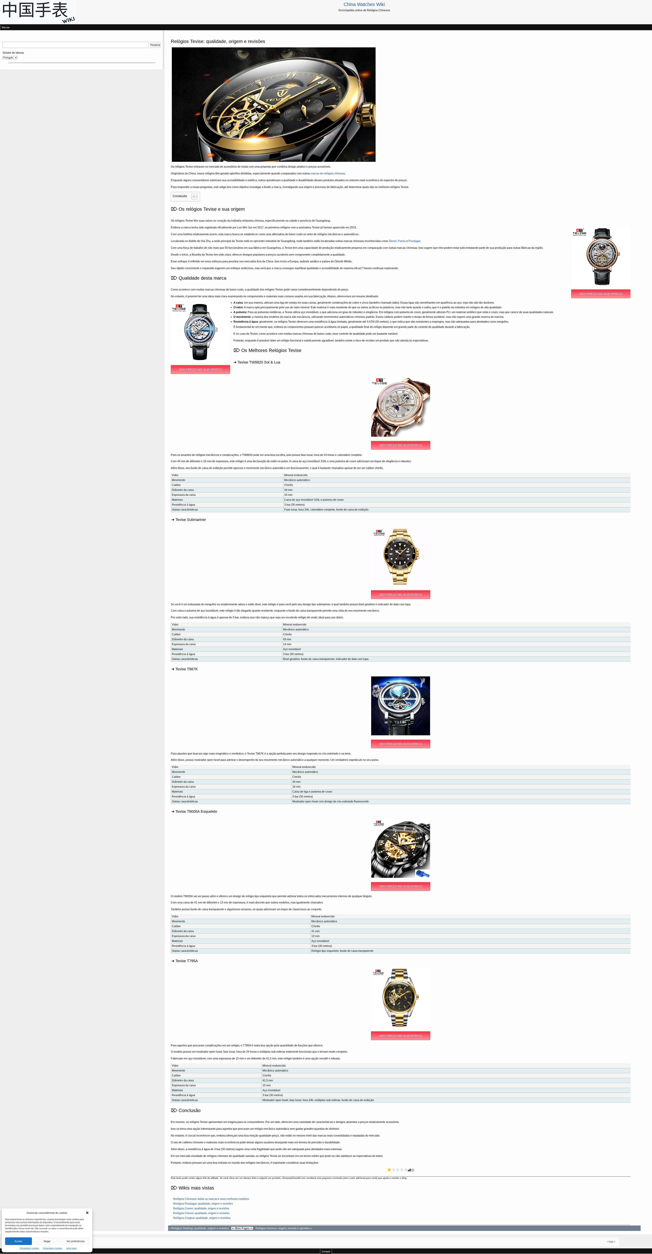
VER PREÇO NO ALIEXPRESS (600, 293)
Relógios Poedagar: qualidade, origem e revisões (203, 1203)
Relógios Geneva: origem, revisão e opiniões (283, 1228)
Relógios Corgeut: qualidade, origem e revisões (202, 1217)
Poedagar (414, 241)
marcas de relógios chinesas (328, 173)
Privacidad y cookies (29, 1248)
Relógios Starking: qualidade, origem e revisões (200, 1228)
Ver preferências (76, 1241)
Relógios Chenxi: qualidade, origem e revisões (201, 1213)
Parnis (402, 241)
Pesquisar (155, 45)
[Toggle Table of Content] (192, 196)
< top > (611, 1241)
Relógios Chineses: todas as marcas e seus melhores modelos (211, 1198)
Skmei (392, 241)
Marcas (6, 27)
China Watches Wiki (364, 4)
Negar (47, 1241)
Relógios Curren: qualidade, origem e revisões (201, 1208)
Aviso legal (71, 1248)
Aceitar (18, 1241)
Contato (326, 1251)
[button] (87, 1212)
